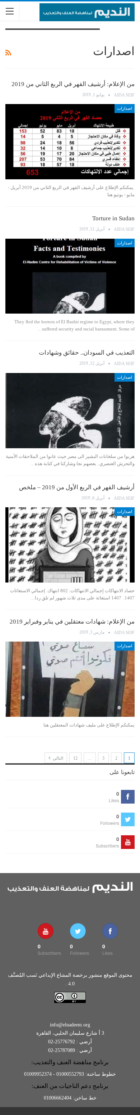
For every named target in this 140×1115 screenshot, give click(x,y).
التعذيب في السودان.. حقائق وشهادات (87, 352)
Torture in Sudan (113, 218)
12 (75, 758)
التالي (57, 758)
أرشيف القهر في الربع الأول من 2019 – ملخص (77, 487)
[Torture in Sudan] (70, 276)
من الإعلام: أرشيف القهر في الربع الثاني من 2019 (73, 84)
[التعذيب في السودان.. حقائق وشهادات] (70, 410)
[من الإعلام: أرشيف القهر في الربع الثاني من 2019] (70, 141)
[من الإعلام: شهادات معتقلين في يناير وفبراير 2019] (70, 679)
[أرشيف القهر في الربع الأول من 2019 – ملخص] (70, 545)
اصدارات (124, 108)
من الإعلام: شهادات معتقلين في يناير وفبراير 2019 (72, 621)
